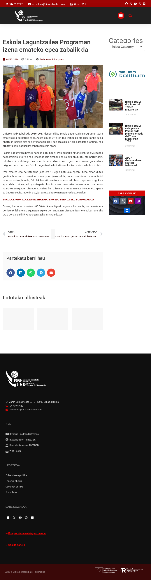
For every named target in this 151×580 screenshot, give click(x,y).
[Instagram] (138, 201)
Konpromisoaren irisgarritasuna (27, 533)
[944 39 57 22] (7, 4)
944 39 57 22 (16, 4)
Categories (126, 40)
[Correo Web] (71, 4)
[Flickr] (127, 210)
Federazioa (45, 59)
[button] (10, 273)
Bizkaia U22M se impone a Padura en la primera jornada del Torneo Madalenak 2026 (134, 133)
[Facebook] (116, 201)
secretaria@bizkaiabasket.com (48, 4)
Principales (58, 59)
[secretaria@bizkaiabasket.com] (29, 4)
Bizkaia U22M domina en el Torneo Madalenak (133, 105)
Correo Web (80, 4)
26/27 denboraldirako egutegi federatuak (133, 161)
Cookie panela (16, 545)
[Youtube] (131, 201)
